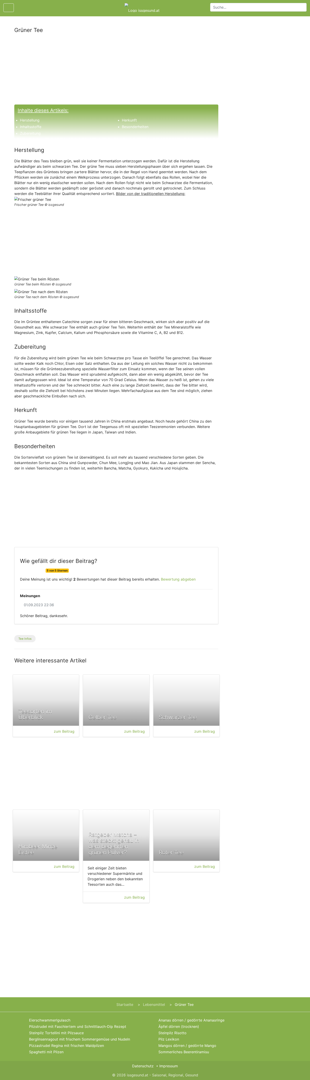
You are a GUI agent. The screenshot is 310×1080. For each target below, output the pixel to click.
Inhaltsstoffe (30, 126)
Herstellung (29, 120)
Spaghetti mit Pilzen (46, 1052)
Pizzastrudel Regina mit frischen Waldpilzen (66, 1045)
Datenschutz (143, 1066)
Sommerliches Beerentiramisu (183, 1052)
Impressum (168, 1066)
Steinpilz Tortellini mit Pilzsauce (56, 1033)
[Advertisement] (116, 71)
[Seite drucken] (21, 7)
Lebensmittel (154, 1004)
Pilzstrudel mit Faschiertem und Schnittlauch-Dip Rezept (77, 1026)
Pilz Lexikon (168, 1039)
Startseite (124, 1004)
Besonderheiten (135, 126)
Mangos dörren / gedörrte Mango (187, 1045)
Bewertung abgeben (178, 579)
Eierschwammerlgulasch (49, 1020)
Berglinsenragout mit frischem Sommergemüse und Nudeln (79, 1039)
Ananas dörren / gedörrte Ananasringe (191, 1020)
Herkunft (129, 120)
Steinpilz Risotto (172, 1033)
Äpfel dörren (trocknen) (178, 1026)
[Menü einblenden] (8, 7)
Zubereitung (30, 133)
